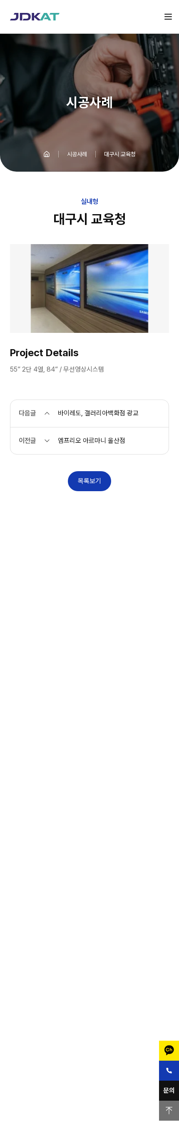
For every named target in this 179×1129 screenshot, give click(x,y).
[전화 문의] (169, 1071)
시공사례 (77, 154)
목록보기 (89, 481)
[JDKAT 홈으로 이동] (35, 16)
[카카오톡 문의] (169, 1051)
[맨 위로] (169, 1111)
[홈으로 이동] (46, 154)
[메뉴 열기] (168, 16)
